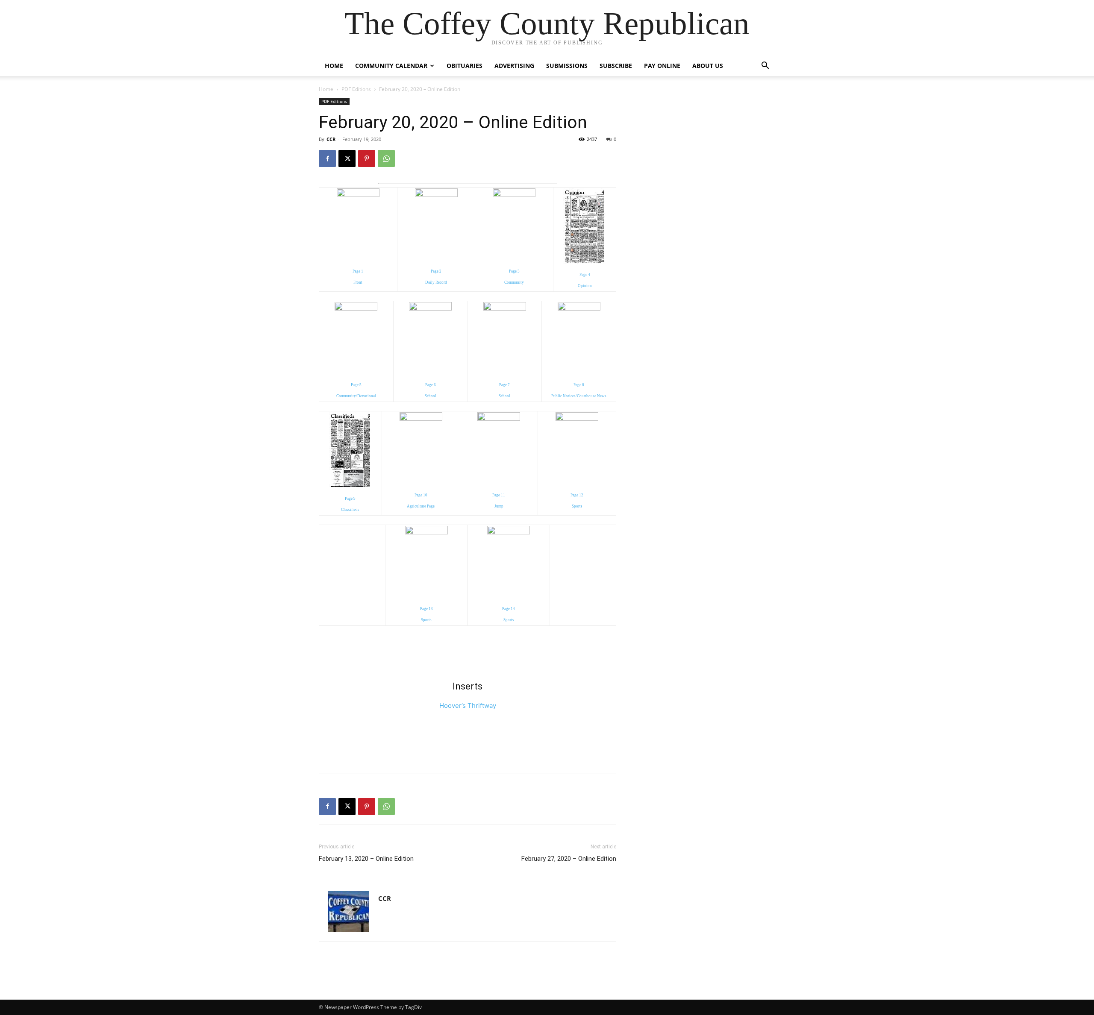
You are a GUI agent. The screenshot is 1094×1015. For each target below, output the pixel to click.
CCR (330, 139)
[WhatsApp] (386, 158)
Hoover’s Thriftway (467, 705)
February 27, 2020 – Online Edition (568, 858)
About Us (707, 66)
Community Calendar (391, 66)
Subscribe (616, 66)
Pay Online (662, 66)
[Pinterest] (366, 158)
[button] (765, 66)
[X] (347, 158)
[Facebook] (327, 158)
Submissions (567, 66)
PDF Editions (356, 89)
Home (334, 66)
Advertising (514, 66)
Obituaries (464, 66)
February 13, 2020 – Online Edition (366, 858)
